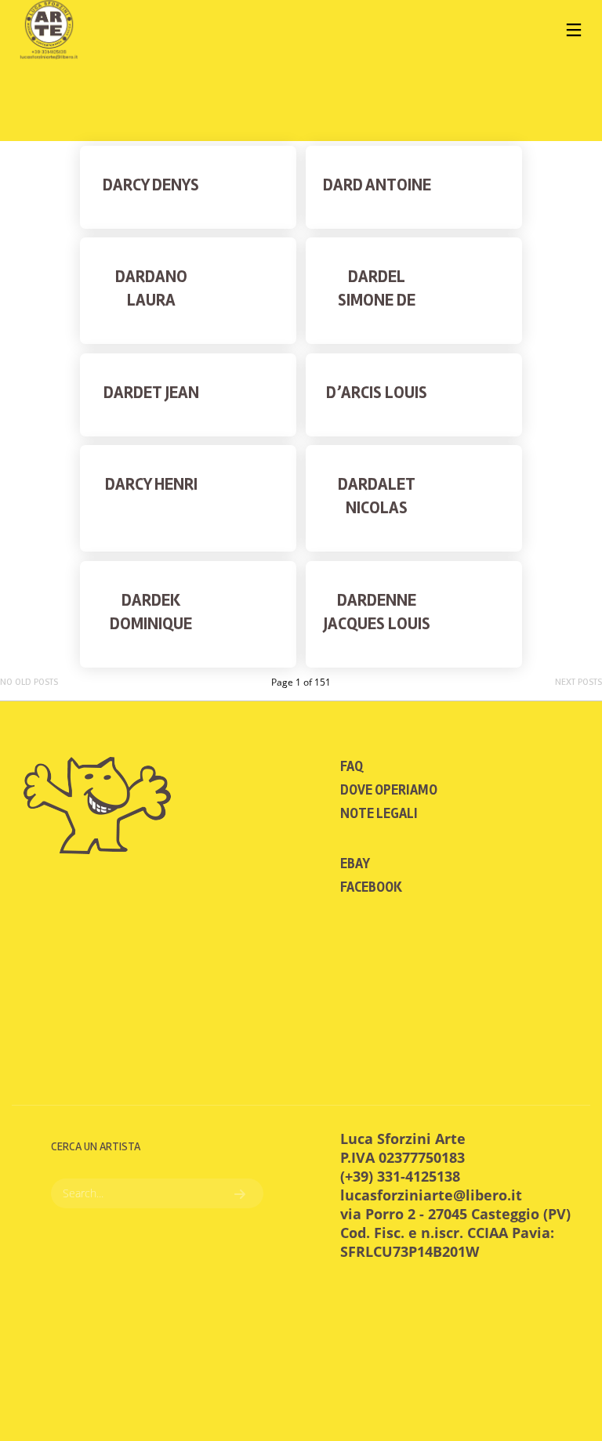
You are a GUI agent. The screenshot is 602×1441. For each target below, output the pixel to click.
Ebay (355, 863)
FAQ (351, 766)
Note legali (379, 813)
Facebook (371, 887)
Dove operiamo (388, 789)
